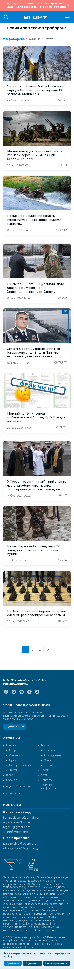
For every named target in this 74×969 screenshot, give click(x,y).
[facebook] (6, 693)
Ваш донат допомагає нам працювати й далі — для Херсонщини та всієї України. (36, 5)
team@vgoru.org (15, 832)
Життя (13, 770)
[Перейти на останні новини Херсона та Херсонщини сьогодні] (36, 17)
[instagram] (13, 693)
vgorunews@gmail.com (20, 822)
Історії (13, 750)
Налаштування (54, 963)
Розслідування (53, 755)
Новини (11, 745)
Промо (48, 765)
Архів (44, 774)
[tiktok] (37, 693)
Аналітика (50, 750)
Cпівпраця (13, 793)
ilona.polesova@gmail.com (22, 817)
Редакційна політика (19, 786)
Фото (47, 760)
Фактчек (14, 755)
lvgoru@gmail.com (17, 827)
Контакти (46, 780)
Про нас (11, 780)
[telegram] (29, 693)
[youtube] (21, 693)
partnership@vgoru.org (20, 843)
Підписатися (14, 726)
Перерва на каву (20, 765)
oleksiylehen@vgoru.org (20, 848)
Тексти (45, 745)
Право (13, 760)
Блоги (45, 770)
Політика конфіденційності (52, 786)
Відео (10, 774)
